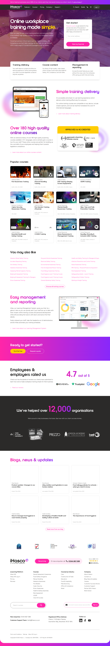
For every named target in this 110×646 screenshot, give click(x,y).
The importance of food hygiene (84, 516)
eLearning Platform (16, 572)
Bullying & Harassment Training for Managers (23, 277)
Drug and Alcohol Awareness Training (51, 258)
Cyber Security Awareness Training (19, 208)
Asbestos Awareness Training (18, 267)
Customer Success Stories (92, 583)
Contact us (87, 576)
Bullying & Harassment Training (19, 274)
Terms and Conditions (16, 634)
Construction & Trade (67, 576)
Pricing (12, 579)
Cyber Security (37, 586)
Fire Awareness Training (20, 182)
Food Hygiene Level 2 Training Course (52, 277)
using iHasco (77, 2)
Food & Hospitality (66, 581)
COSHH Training (40, 234)
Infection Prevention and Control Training (83, 261)
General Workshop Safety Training (50, 280)
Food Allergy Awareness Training (50, 271)
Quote (83, 7)
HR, (49, 41)
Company (87, 572)
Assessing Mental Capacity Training (20, 271)
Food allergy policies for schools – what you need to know (85, 486)
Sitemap (25, 634)
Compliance (14, 43)
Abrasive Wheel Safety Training (19, 258)
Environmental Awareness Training (50, 264)
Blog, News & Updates (90, 579)
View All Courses (38, 598)
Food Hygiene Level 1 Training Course (51, 274)
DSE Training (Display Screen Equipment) (64, 183)
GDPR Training (85, 182)
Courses (36, 572)
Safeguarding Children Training (80, 277)
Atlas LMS (13, 574)
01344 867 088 (74, 561)
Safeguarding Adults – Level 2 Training (82, 274)
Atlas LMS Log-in (15, 576)
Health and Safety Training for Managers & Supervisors (86, 258)
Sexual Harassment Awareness (42, 574)
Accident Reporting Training (18, 261)
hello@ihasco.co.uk (33, 620)
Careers (86, 581)
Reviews (12, 581)
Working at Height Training (79, 280)
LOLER (35, 595)
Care (62, 574)
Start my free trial (78, 44)
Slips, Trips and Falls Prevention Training (87, 208)
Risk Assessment (38, 593)
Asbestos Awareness (39, 581)
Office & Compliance (67, 586)
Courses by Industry (67, 572)
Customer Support (89, 586)
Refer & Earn (87, 590)
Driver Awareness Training (17, 280)
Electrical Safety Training (48, 261)
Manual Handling (38, 579)
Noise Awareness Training (79, 264)
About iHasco (88, 574)
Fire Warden (36, 583)
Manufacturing (65, 583)
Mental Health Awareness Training (64, 208)
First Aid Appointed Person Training (51, 267)
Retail (62, 588)
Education (64, 579)
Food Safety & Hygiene (40, 576)
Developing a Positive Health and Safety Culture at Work (54, 517)
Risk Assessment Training (79, 271)
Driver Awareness (38, 588)
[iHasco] (16, 7)
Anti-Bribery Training (16, 264)
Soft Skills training (27, 43)
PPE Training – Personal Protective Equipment (84, 267)
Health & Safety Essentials (40, 590)
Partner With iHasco (90, 588)
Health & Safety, (42, 41)
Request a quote (71, 26)
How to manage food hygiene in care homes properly (23, 517)
